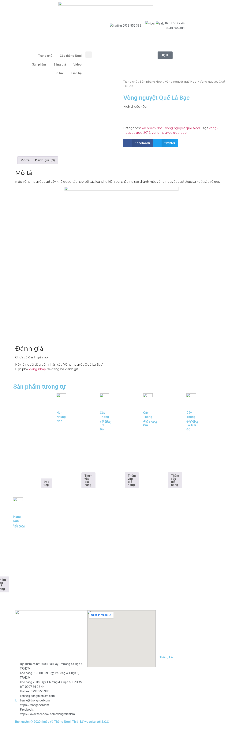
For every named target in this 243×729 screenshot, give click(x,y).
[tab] (25, 160)
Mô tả (25, 160)
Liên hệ (76, 73)
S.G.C (105, 721)
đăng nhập (37, 369)
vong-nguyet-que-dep (169, 132)
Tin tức (59, 73)
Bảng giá (60, 64)
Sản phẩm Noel (151, 81)
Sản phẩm (39, 64)
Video (77, 64)
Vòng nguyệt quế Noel (181, 81)
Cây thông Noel (71, 56)
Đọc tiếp (46, 483)
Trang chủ (45, 56)
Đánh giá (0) (45, 160)
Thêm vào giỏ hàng (88, 480)
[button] (88, 54)
